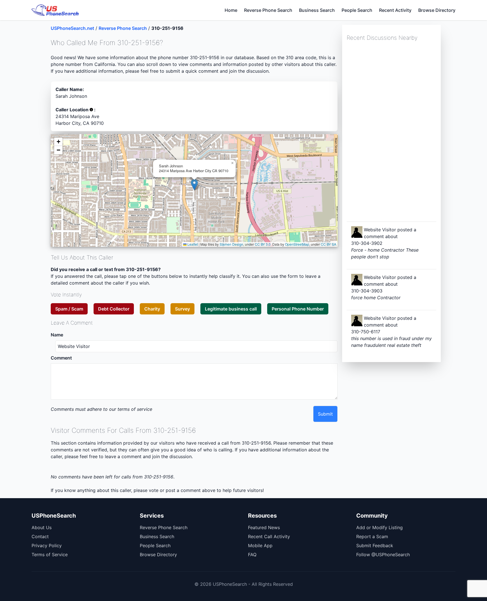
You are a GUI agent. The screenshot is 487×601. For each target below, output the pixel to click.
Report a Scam (372, 536)
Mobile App (260, 545)
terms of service (135, 409)
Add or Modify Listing (379, 527)
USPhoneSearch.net (72, 28)
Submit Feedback (374, 545)
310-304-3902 (366, 243)
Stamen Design (231, 244)
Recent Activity (395, 10)
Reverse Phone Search (268, 10)
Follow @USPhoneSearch (383, 554)
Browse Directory (436, 10)
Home (231, 10)
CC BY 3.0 (263, 244)
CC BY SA (328, 244)
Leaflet (192, 244)
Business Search (317, 10)
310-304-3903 (366, 291)
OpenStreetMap (297, 244)
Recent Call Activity (269, 536)
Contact (40, 536)
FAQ (252, 554)
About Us (42, 527)
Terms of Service (50, 554)
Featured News (264, 527)
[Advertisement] (389, 130)
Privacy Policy (47, 545)
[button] (194, 184)
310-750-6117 (365, 331)
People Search (357, 10)
